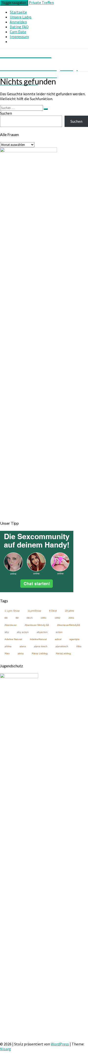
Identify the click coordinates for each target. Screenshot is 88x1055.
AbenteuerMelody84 (68, 625)
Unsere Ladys (21, 16)
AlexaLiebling (63, 653)
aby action (23, 632)
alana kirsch (40, 646)
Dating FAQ (19, 26)
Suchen (6, 113)
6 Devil (53, 610)
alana (23, 646)
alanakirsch (61, 646)
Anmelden (18, 21)
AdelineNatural (38, 639)
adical (58, 639)
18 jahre (69, 610)
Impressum (19, 36)
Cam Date (18, 31)
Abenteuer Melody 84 (37, 625)
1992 (57, 618)
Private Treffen (41, 2)
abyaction (42, 632)
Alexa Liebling (40, 653)
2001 (71, 618)
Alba (78, 646)
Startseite (18, 12)
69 (17, 618)
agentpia (74, 639)
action (59, 632)
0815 (30, 618)
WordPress (60, 1043)
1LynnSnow (34, 610)
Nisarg (5, 1048)
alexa (21, 653)
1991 (43, 618)
